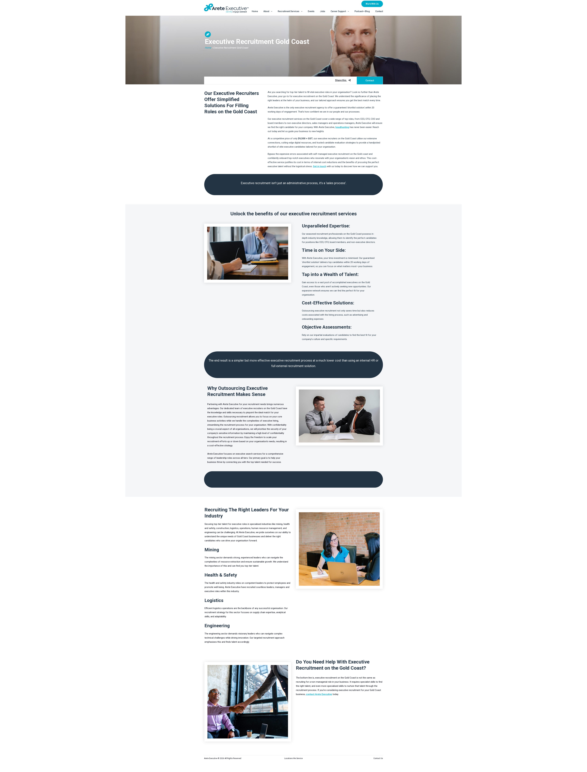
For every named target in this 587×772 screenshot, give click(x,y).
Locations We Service (293, 758)
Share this (341, 80)
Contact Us (378, 758)
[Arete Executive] (226, 7)
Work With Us (372, 4)
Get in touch (319, 166)
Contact (369, 80)
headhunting (342, 127)
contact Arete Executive (319, 694)
